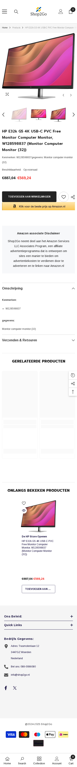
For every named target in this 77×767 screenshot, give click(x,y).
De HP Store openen (34, 536)
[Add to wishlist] (64, 197)
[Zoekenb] (16, 11)
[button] (63, 95)
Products (16, 28)
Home (5, 28)
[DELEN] (72, 197)
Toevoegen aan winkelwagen (29, 196)
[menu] (4, 11)
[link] (19, 426)
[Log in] (61, 11)
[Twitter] (14, 688)
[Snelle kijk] (24, 510)
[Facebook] (5, 688)
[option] (38, 66)
